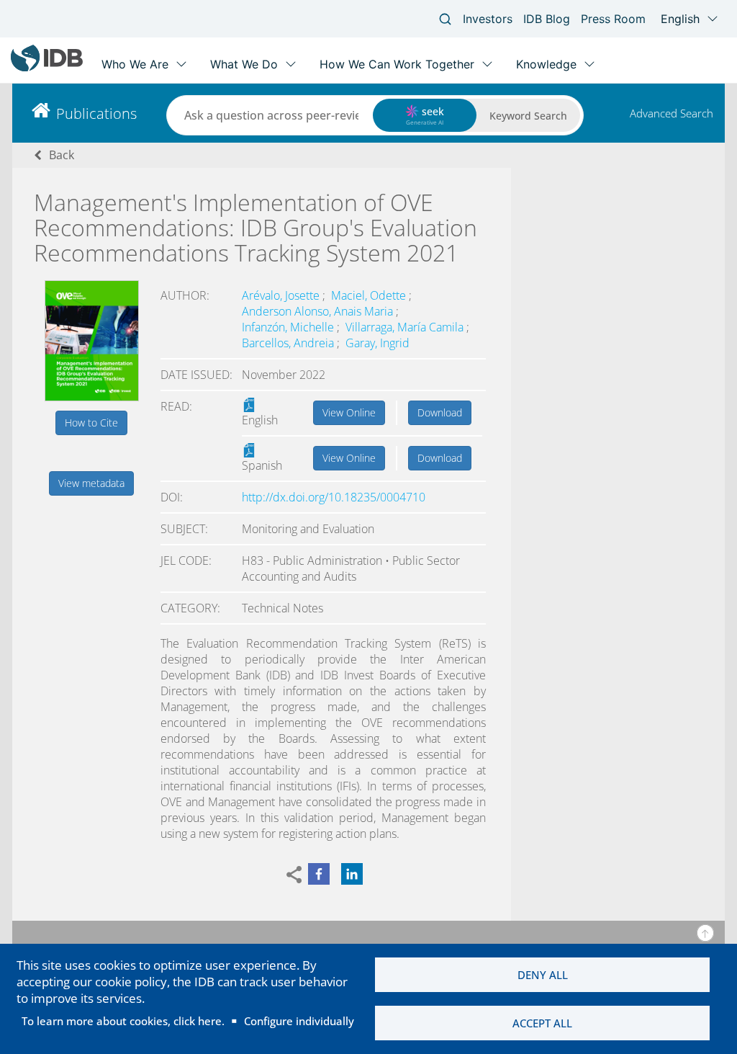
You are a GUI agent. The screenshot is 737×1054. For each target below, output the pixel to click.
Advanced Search (671, 113)
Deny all (542, 975)
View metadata (91, 483)
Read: (176, 406)
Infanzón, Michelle (289, 327)
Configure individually (299, 1021)
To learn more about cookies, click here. (123, 1021)
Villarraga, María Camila (405, 327)
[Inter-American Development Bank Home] (47, 68)
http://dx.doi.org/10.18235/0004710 (333, 497)
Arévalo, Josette (282, 295)
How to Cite (91, 422)
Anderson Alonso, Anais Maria (319, 311)
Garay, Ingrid (377, 343)
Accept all (542, 1023)
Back (61, 155)
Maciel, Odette (370, 295)
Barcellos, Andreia (289, 343)
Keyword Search (528, 115)
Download (439, 412)
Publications (96, 113)
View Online (349, 412)
